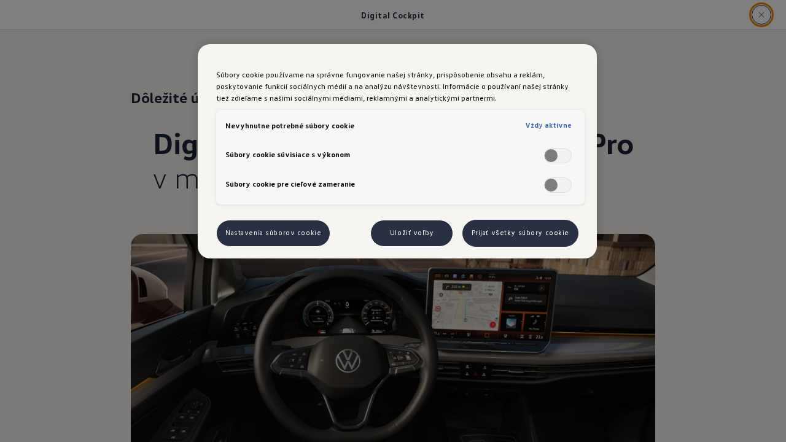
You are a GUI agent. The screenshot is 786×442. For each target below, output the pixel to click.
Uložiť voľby (412, 232)
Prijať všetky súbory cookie (520, 232)
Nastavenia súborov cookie (273, 232)
